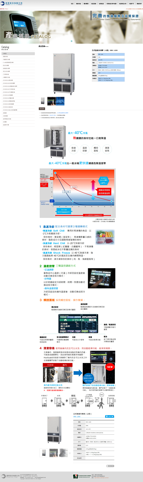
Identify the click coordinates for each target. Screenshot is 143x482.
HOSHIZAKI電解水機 (8, 98)
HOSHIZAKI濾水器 (8, 107)
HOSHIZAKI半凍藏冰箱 (9, 92)
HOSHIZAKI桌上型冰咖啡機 (10, 110)
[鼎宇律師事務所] (82, 478)
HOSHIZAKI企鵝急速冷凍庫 (10, 86)
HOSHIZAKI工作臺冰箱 (9, 89)
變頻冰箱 (5, 56)
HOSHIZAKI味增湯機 (8, 104)
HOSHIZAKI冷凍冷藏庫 (9, 83)
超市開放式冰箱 (7, 119)
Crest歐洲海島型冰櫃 (8, 62)
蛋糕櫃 (5, 113)
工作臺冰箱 (6, 74)
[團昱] (10, 478)
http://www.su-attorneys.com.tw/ (101, 477)
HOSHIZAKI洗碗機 (8, 95)
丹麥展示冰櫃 (6, 59)
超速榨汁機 (6, 124)
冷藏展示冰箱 (6, 77)
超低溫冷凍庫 (6, 68)
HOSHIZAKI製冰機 (8, 80)
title (11, 3)
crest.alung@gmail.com (40, 477)
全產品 (5, 53)
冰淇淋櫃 (5, 116)
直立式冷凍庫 (6, 71)
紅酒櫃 (5, 121)
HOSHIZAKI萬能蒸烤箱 (9, 101)
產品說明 (42, 108)
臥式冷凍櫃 (6, 65)
